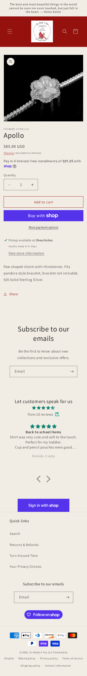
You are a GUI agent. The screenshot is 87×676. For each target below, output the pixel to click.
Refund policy (27, 658)
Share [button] (13, 294)
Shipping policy (31, 665)
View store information (26, 253)
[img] (43, 407)
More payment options (43, 227)
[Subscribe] (71, 371)
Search (15, 533)
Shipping (9, 152)
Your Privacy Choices (26, 566)
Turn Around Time (24, 555)
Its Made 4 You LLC (40, 652)
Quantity (10, 175)
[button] (9, 31)
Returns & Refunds (24, 545)
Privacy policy (49, 658)
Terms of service (72, 658)
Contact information (58, 665)
